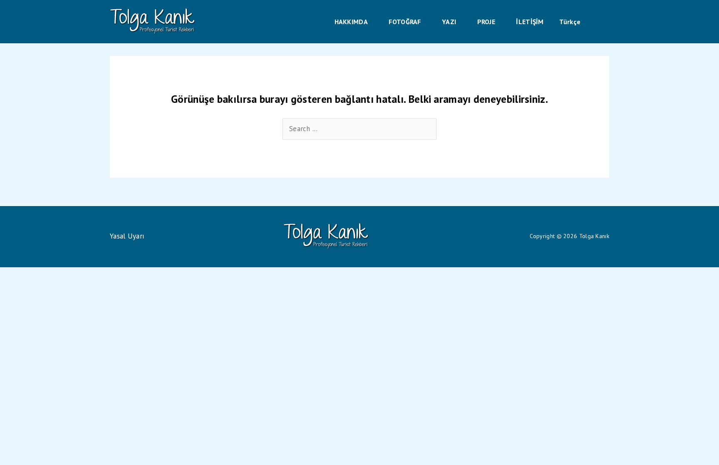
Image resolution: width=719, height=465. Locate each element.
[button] (371, 21)
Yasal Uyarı (127, 236)
